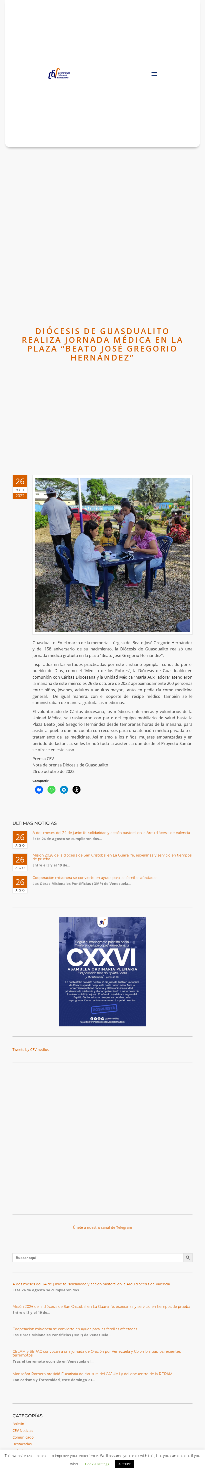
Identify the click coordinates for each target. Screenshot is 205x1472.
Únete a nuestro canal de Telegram (102, 1227)
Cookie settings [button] (97, 1464)
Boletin (18, 1423)
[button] (154, 74)
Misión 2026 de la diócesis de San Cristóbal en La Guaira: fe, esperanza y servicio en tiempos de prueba (112, 857)
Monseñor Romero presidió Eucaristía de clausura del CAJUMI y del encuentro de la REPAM (92, 1374)
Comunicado (23, 1437)
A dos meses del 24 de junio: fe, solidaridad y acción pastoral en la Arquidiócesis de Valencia (111, 833)
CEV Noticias (22, 1430)
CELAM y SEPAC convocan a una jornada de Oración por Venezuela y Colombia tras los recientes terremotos (96, 1353)
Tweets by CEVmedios (30, 1049)
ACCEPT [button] (124, 1464)
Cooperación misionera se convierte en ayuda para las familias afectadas (94, 877)
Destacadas (22, 1444)
